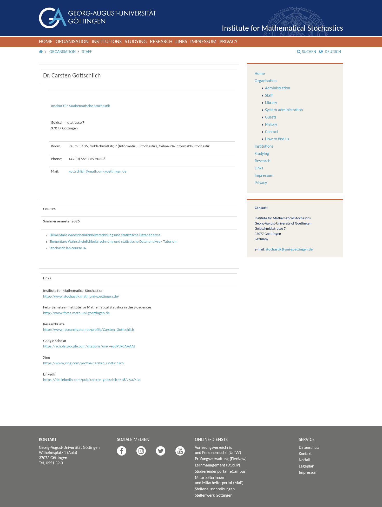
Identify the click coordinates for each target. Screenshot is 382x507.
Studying (136, 41)
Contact (271, 132)
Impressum (203, 41)
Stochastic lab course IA (67, 248)
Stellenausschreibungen (215, 489)
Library (271, 103)
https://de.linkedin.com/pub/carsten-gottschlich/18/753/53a (92, 380)
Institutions (107, 41)
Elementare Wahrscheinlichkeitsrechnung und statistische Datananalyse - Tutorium (113, 242)
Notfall (304, 460)
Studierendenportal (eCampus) (221, 472)
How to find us (277, 139)
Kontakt (305, 454)
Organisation (72, 41)
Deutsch (332, 52)
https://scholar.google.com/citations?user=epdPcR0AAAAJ (89, 346)
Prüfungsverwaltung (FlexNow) (221, 459)
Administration (277, 88)
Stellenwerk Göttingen (213, 495)
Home (45, 41)
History (271, 125)
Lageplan (306, 466)
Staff (87, 52)
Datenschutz (309, 448)
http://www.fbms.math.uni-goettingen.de (76, 313)
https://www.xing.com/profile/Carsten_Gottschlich (83, 363)
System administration (284, 110)
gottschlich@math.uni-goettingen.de (97, 172)
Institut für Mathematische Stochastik (80, 106)
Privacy (229, 41)
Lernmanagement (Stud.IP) (217, 465)
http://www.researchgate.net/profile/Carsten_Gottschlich (88, 330)
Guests (270, 117)
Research (161, 41)
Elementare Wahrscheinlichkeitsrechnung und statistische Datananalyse (104, 235)
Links (181, 41)
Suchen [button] (309, 52)
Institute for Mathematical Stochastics (282, 29)
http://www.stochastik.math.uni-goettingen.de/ (81, 297)
